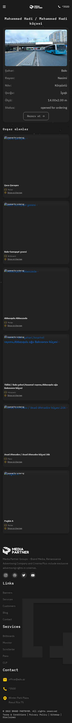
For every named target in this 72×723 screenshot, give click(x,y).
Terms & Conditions (14, 714)
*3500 (65, 6)
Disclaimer (9, 717)
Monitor (7, 642)
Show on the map (15, 192)
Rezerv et (33, 116)
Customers (9, 606)
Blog (5, 612)
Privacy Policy (38, 714)
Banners (7, 592)
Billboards (9, 636)
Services (8, 599)
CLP (5, 662)
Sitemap (54, 714)
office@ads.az (17, 679)
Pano (5, 656)
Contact (7, 619)
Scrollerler (9, 649)
